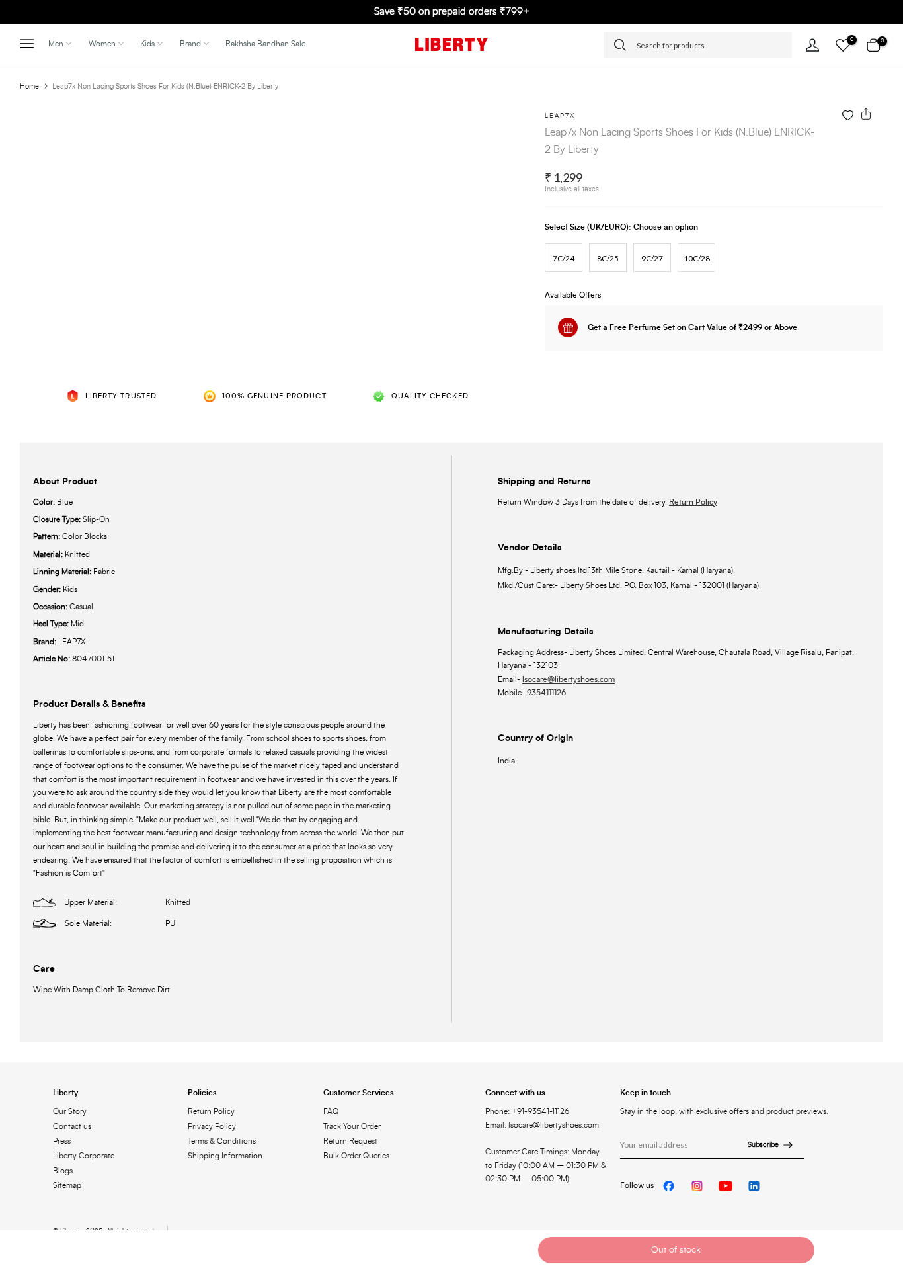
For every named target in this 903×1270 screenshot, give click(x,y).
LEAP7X (560, 115)
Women (102, 44)
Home (29, 86)
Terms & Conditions (222, 1141)
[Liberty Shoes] (451, 44)
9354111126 (546, 693)
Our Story (70, 1111)
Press (62, 1141)
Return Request (350, 1141)
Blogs (63, 1171)
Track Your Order (352, 1126)
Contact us (72, 1126)
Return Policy (693, 502)
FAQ (330, 1111)
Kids (147, 44)
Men (55, 44)
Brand (190, 44)
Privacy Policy (212, 1126)
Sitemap (67, 1185)
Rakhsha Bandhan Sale (265, 44)
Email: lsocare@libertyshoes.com (542, 1125)
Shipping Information (225, 1156)
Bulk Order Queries (356, 1156)
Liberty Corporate (83, 1156)
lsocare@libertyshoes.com (568, 679)
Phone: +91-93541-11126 (527, 1111)
